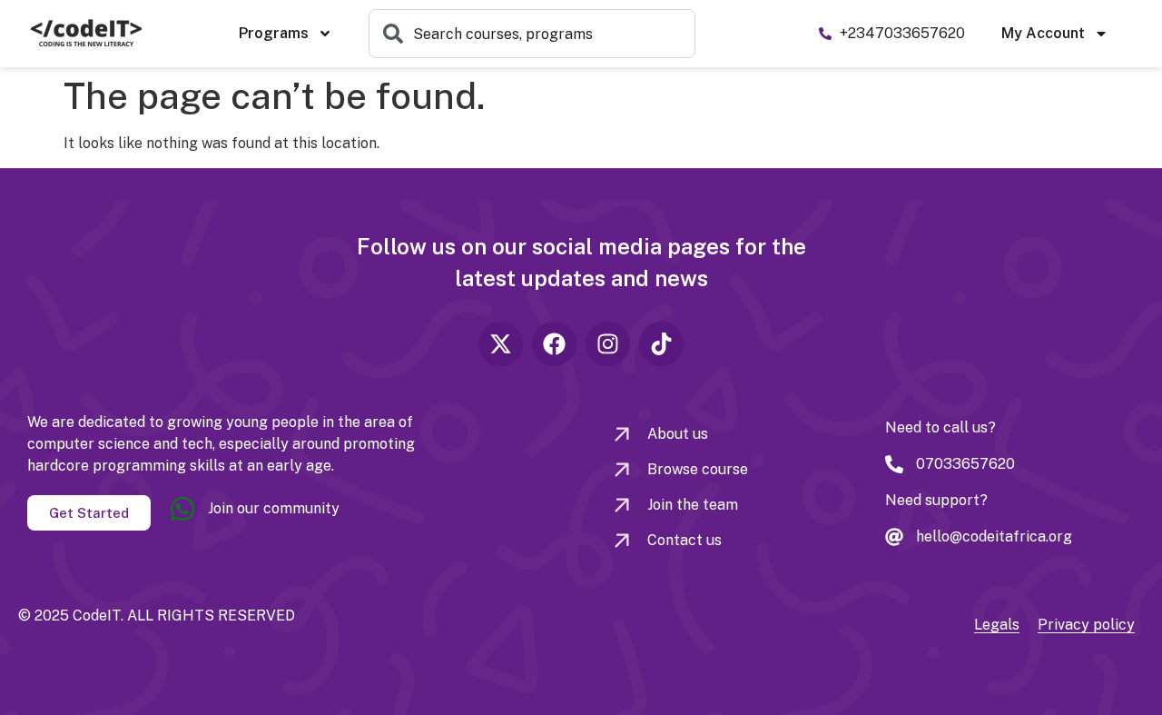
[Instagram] (608, 344)
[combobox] (532, 33)
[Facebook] (554, 344)
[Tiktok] (661, 344)
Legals (996, 624)
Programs (274, 33)
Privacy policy (1086, 624)
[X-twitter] (500, 344)
